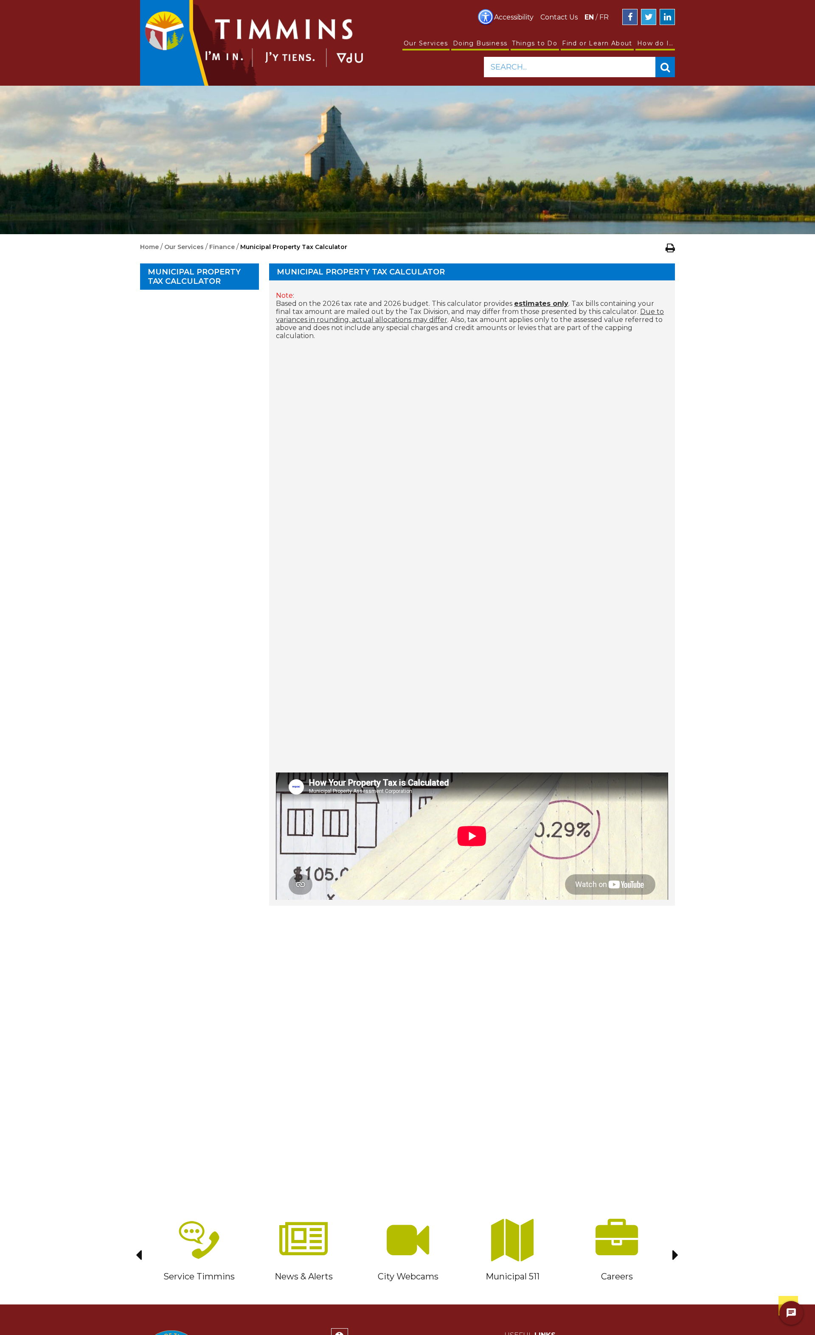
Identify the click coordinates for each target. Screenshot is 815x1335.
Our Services (426, 43)
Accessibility (514, 17)
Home (149, 247)
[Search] (665, 67)
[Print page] (670, 248)
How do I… (655, 43)
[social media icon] (630, 17)
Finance (222, 247)
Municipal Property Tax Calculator (194, 276)
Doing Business (480, 43)
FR (604, 17)
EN (589, 17)
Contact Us (559, 17)
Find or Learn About (597, 43)
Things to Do (534, 43)
